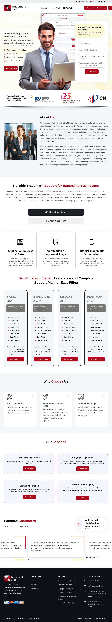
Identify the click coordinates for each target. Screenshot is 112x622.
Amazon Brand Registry (66, 603)
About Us (56, 8)
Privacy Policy (101, 618)
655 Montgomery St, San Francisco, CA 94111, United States (97, 594)
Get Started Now (11, 68)
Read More (29, 469)
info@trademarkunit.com (100, 1)
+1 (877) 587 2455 (82, 1)
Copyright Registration (65, 589)
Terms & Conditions (84, 618)
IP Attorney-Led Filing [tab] (56, 221)
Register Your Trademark (96, 8)
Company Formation (65, 592)
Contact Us (67, 8)
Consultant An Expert (27, 68)
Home (33, 581)
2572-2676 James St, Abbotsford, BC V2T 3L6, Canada (96, 604)
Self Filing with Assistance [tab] (56, 212)
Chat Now (20, 352)
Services (44, 8)
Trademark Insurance (65, 585)
